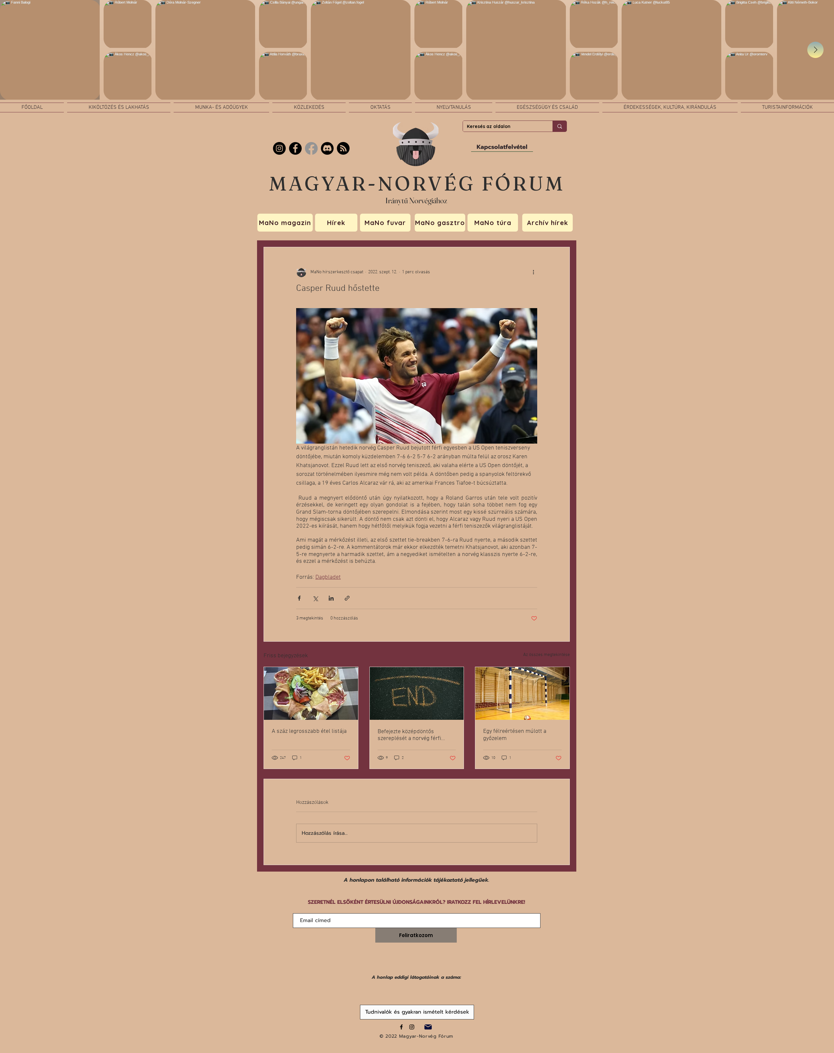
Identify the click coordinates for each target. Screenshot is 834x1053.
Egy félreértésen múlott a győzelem (514, 735)
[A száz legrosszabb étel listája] (311, 693)
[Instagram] (279, 148)
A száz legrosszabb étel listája (309, 731)
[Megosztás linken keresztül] (347, 598)
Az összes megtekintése (546, 655)
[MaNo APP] (343, 148)
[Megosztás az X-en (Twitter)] (315, 598)
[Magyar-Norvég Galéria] (412, 1027)
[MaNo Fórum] (295, 148)
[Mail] (428, 1027)
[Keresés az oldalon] (560, 126)
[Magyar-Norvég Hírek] (311, 148)
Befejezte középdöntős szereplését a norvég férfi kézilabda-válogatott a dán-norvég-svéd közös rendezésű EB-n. (415, 735)
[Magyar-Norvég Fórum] (401, 1027)
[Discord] (327, 148)
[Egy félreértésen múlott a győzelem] (522, 693)
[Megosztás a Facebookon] (299, 598)
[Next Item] (815, 50)
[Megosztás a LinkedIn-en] (331, 598)
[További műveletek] (533, 272)
